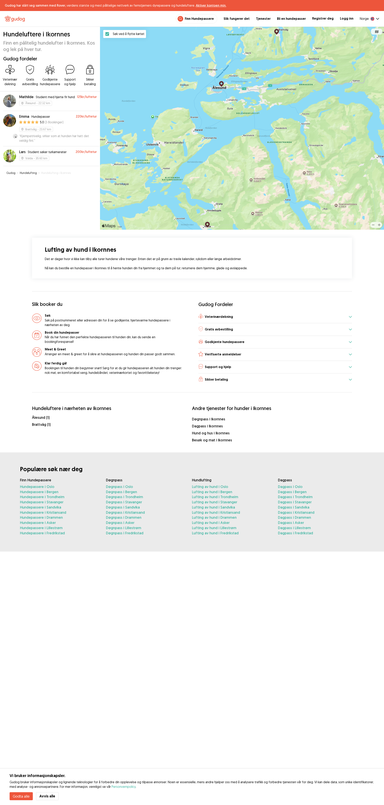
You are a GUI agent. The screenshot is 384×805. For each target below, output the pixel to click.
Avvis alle (47, 796)
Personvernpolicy (124, 787)
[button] (275, 317)
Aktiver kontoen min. (211, 5)
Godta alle (21, 796)
